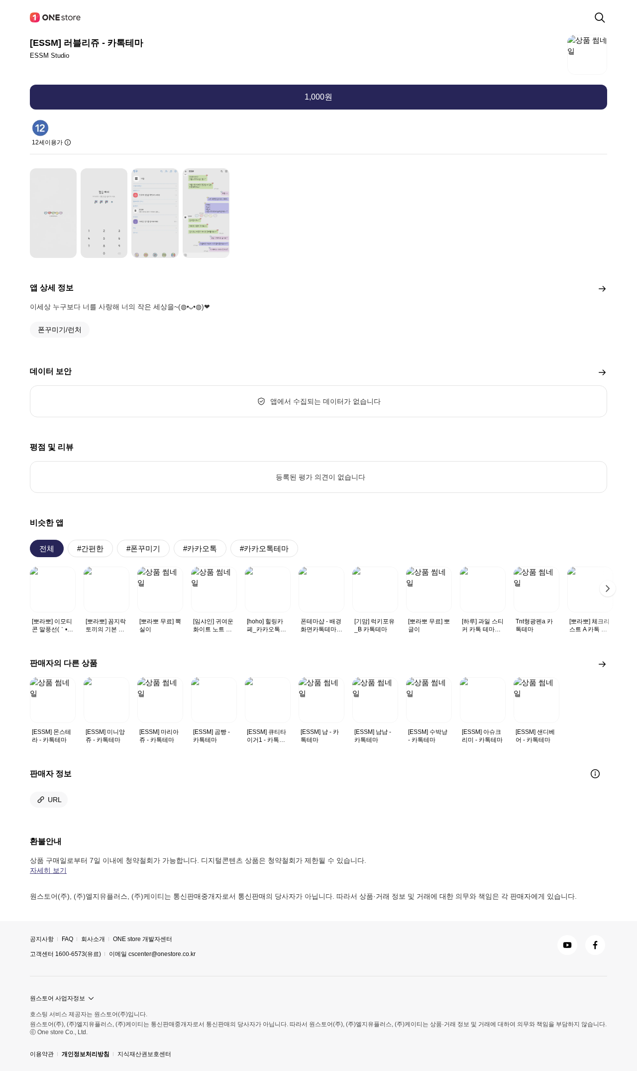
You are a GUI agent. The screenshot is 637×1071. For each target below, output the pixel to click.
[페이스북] (595, 945)
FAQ (67, 939)
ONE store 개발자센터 (142, 939)
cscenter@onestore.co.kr (162, 954)
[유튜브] (567, 945)
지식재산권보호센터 (144, 1054)
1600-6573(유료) (78, 954)
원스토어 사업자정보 (57, 998)
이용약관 (42, 1054)
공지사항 (42, 939)
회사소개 (93, 939)
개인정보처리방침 (85, 1054)
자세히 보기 (48, 870)
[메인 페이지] (56, 17)
